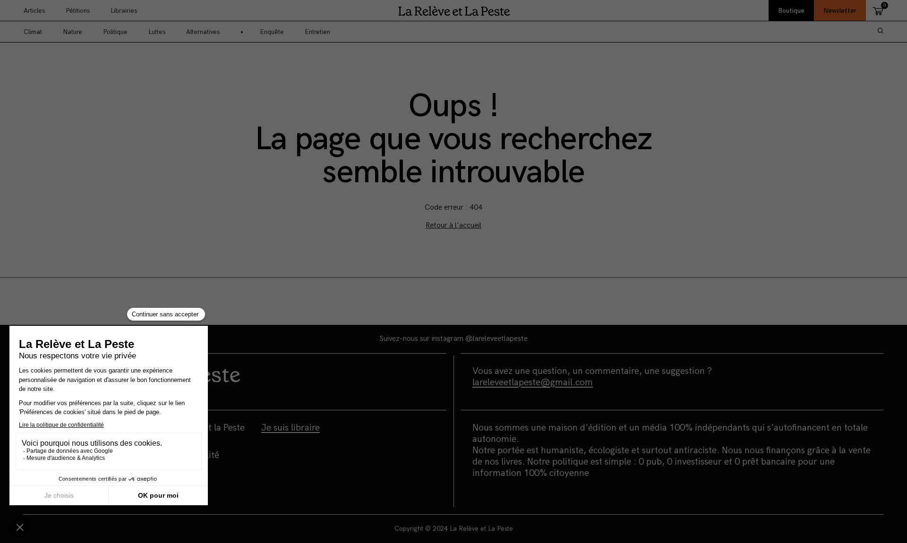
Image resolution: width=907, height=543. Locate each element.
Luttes (156, 32)
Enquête (272, 32)
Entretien (317, 32)
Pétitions (78, 11)
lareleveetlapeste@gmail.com (532, 382)
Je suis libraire (290, 427)
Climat (33, 32)
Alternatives (203, 32)
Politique (115, 32)
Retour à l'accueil (453, 225)
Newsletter (839, 11)
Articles (34, 11)
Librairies (124, 11)
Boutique (791, 11)
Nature (72, 32)
